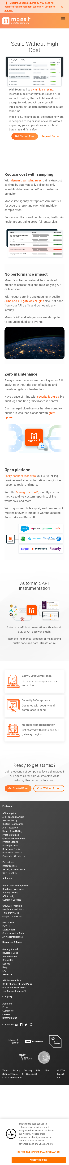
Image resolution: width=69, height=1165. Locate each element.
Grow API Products (12, 906)
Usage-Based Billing (12, 831)
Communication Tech (13, 933)
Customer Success (11, 899)
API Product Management (15, 885)
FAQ (4, 970)
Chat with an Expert (48, 788)
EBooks (6, 963)
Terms (5, 1070)
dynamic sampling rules (26, 180)
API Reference (9, 956)
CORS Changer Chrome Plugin (17, 984)
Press (5, 1007)
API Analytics (9, 813)
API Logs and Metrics (13, 817)
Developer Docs (10, 953)
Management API (27, 492)
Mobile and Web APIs (13, 909)
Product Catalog (10, 835)
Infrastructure (9, 866)
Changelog (7, 960)
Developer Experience (13, 889)
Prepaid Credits (10, 842)
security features (48, 396)
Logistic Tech (9, 929)
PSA (38, 1070)
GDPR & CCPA (9, 873)
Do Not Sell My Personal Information (38, 1152)
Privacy (16, 1070)
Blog (4, 967)
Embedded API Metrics (13, 856)
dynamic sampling (42, 89)
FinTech (6, 926)
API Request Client (11, 980)
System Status (9, 1018)
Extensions (7, 862)
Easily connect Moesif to (20, 476)
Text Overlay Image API (14, 991)
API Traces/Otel (10, 827)
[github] (31, 1024)
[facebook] (21, 1024)
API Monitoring (9, 820)
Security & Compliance (13, 869)
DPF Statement (29, 1074)
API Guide (7, 974)
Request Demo (50, 136)
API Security (8, 896)
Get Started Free (24, 136)
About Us (7, 1003)
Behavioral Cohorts (12, 852)
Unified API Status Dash (14, 987)
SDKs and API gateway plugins (24, 301)
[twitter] (26, 1024)
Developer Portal (10, 845)
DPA (46, 1070)
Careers (6, 1014)
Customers (7, 1010)
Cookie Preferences (12, 1077)
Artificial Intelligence (12, 937)
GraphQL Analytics (12, 916)
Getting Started (10, 949)
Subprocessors (9, 1074)
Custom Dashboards (12, 824)
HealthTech (8, 922)
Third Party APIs (10, 913)
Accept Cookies (38, 1160)
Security (28, 1070)
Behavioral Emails (11, 849)
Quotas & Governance (13, 838)
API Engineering (10, 892)
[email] (16, 1024)
